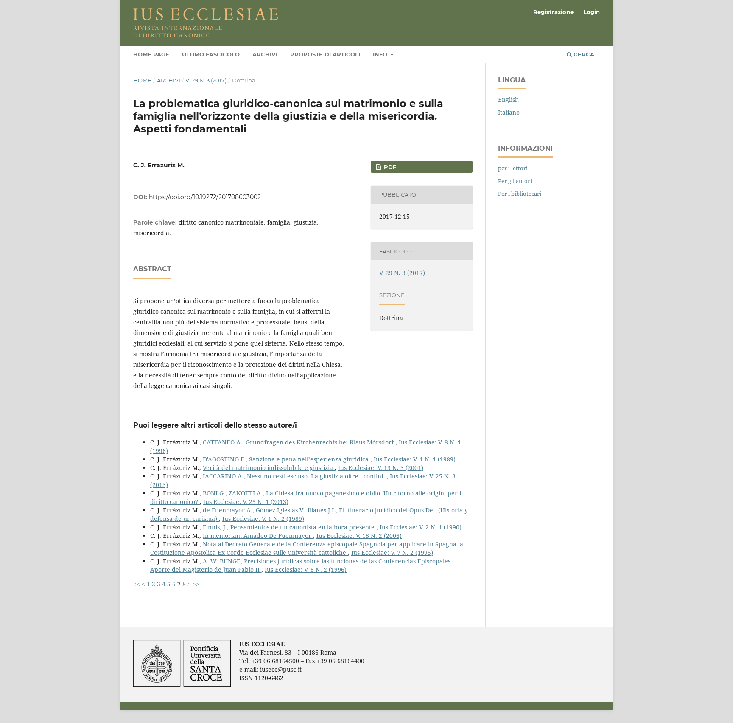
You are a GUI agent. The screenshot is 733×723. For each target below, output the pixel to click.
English (508, 100)
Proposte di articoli (325, 54)
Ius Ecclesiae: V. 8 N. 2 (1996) (306, 569)
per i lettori (513, 168)
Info (381, 54)
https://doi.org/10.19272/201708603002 (205, 197)
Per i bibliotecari (519, 193)
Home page (151, 54)
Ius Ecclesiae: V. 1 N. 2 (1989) (263, 519)
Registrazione (553, 11)
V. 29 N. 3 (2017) (206, 80)
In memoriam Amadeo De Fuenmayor (258, 536)
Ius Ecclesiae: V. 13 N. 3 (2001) (380, 468)
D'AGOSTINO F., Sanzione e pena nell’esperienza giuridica (286, 459)
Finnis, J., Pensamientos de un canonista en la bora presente (289, 527)
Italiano (509, 112)
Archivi (264, 54)
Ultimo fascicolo (211, 54)
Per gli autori (515, 181)
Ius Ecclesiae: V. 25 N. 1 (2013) (245, 502)
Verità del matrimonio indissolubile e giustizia (269, 468)
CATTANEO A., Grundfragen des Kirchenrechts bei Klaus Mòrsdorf (299, 442)
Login (591, 11)
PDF (389, 166)
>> (196, 584)
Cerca (583, 54)
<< (136, 584)
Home (142, 80)
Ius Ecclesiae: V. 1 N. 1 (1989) (415, 459)
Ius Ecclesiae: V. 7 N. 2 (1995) (392, 553)
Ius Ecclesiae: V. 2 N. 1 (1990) (421, 527)
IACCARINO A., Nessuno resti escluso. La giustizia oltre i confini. (294, 476)
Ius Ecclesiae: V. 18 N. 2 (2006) (359, 536)
